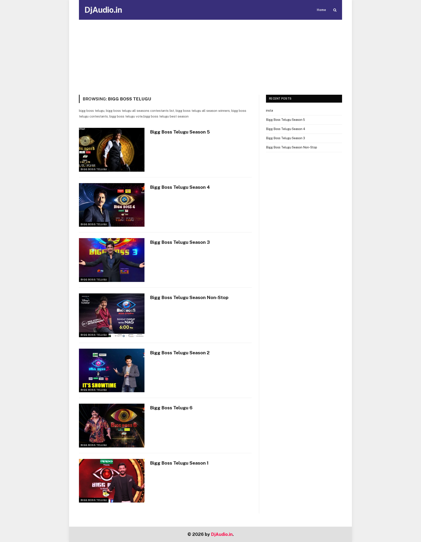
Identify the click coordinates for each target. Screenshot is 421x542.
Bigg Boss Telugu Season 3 (180, 242)
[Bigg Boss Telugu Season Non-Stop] (111, 315)
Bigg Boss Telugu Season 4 (180, 187)
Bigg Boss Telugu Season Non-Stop (189, 297)
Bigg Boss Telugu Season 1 (179, 463)
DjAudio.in (222, 534)
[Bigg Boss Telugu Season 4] (111, 205)
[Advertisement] (210, 62)
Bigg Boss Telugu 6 (171, 407)
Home (321, 10)
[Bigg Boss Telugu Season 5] (111, 150)
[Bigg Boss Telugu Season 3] (111, 260)
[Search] (334, 10)
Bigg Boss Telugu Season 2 (180, 352)
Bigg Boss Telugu (94, 169)
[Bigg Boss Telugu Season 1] (111, 481)
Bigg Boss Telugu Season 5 (180, 132)
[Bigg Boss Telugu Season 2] (111, 370)
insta (269, 110)
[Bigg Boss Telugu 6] (111, 426)
